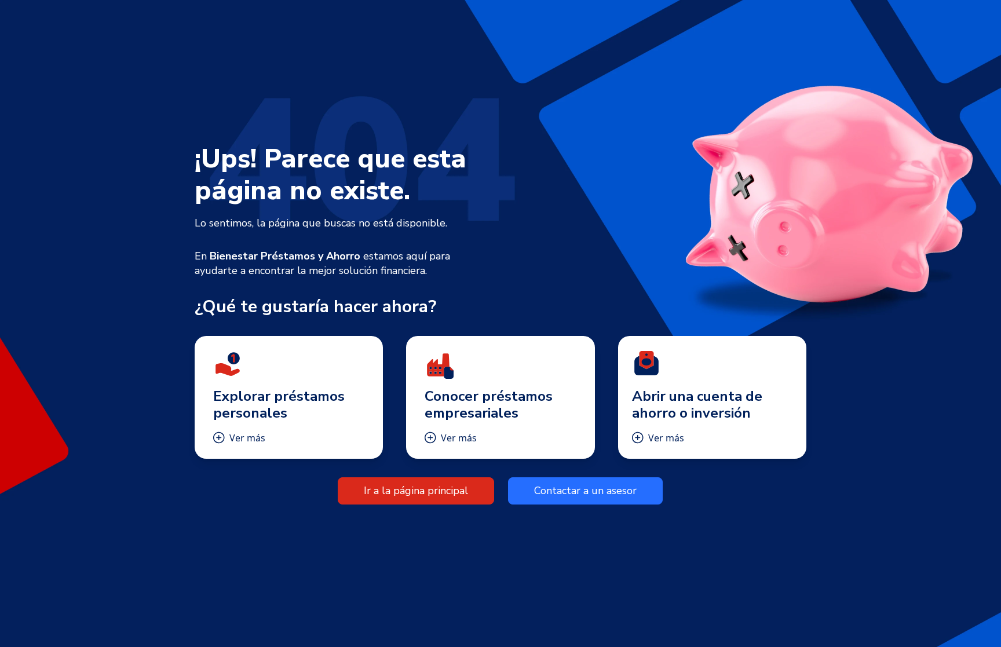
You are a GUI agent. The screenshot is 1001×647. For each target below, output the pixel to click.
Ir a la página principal (416, 491)
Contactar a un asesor (585, 491)
